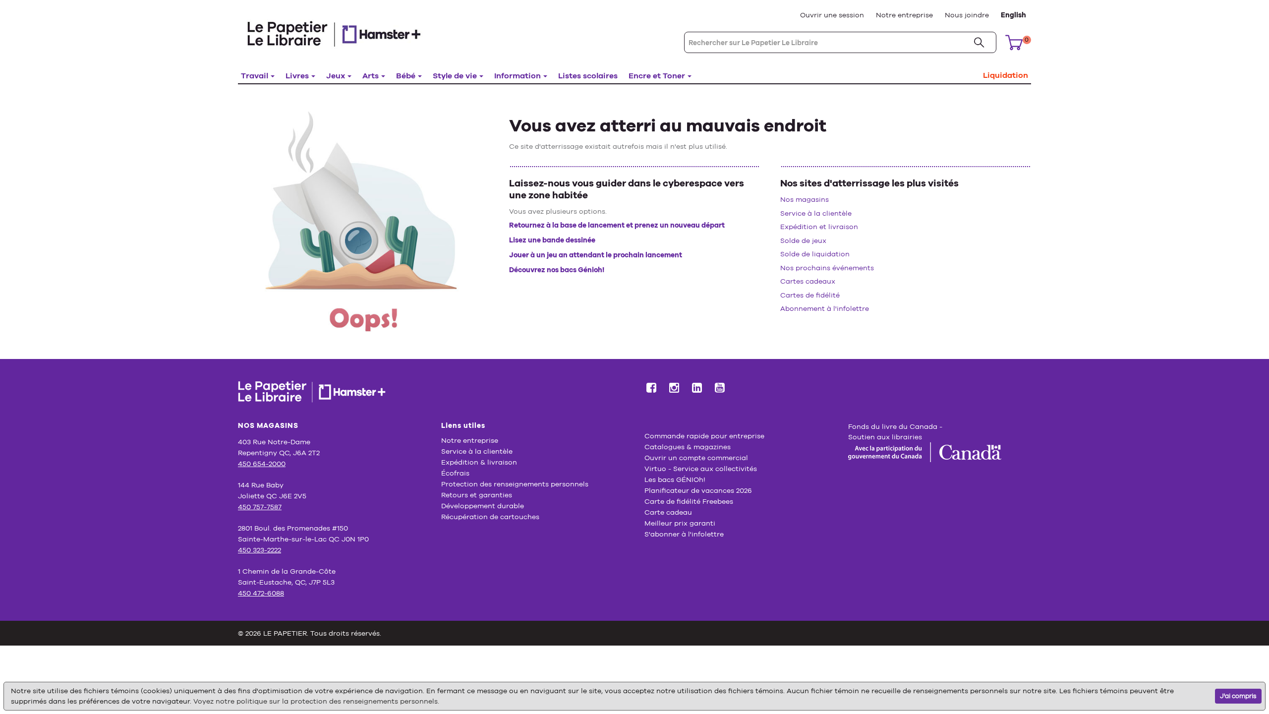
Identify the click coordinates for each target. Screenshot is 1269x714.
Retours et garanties (476, 495)
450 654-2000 (262, 464)
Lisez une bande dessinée (552, 240)
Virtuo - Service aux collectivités (700, 469)
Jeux (335, 75)
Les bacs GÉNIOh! (674, 479)
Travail (254, 75)
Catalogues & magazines (687, 447)
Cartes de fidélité (810, 295)
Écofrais (455, 473)
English (1013, 15)
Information (517, 75)
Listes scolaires (588, 75)
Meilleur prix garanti (679, 523)
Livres (297, 75)
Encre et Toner (657, 75)
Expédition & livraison (479, 462)
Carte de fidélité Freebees (688, 501)
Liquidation (1005, 75)
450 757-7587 (260, 507)
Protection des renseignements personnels (514, 484)
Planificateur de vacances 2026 (698, 490)
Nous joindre (967, 15)
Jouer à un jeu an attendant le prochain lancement (595, 255)
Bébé (405, 75)
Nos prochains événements (827, 268)
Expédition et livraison (819, 227)
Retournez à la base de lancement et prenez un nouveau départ (617, 225)
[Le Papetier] (339, 33)
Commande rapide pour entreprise (704, 436)
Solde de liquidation (815, 254)
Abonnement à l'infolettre (824, 308)
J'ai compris (1238, 696)
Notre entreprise (904, 15)
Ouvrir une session (832, 15)
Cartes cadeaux (807, 281)
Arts (370, 75)
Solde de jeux (803, 240)
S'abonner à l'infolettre (684, 534)
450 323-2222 (259, 550)
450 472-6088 (261, 593)
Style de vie (455, 75)
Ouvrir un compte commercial (696, 458)
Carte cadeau (668, 512)
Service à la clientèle (816, 213)
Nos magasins (804, 199)
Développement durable (482, 506)
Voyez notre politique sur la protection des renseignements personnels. (316, 701)
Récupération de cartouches (490, 517)
